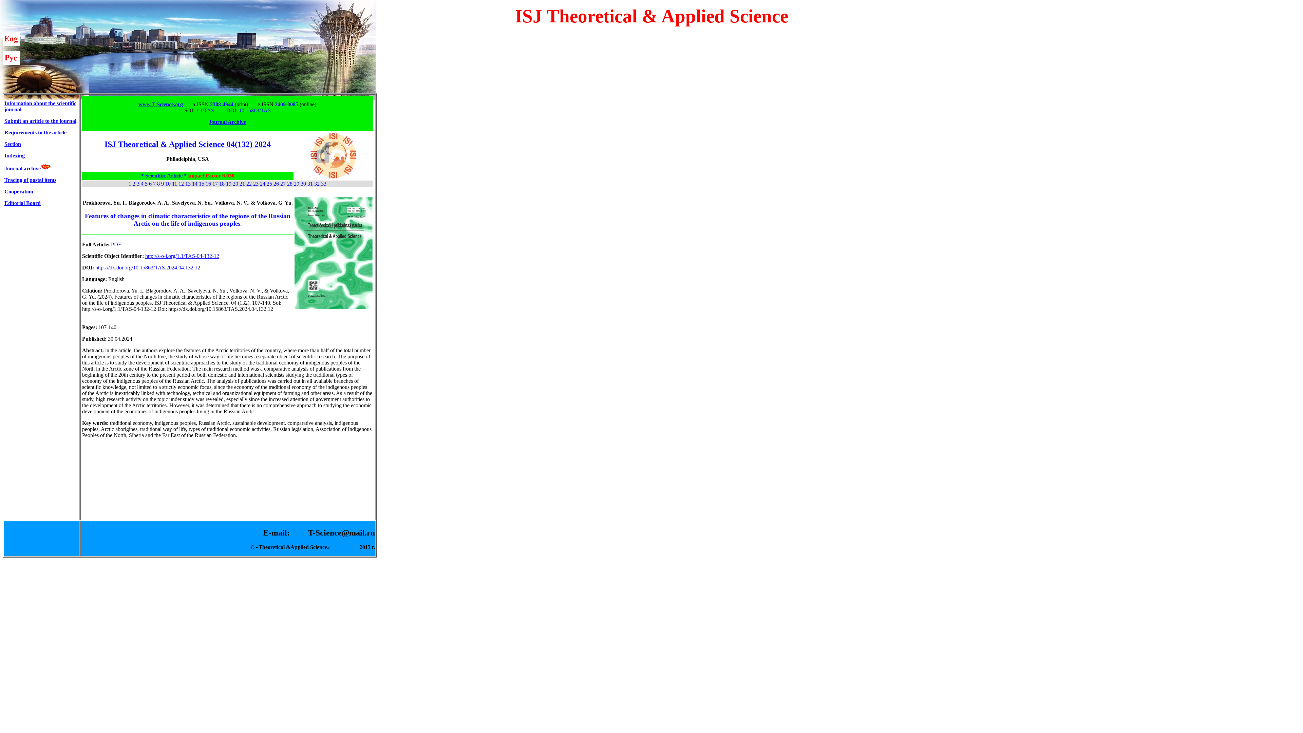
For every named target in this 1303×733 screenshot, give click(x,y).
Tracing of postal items (30, 180)
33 (323, 184)
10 (168, 184)
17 (215, 184)
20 (235, 184)
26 (276, 184)
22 (249, 184)
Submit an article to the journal (40, 121)
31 (310, 184)
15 (201, 184)
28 (289, 184)
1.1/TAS (205, 110)
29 (296, 184)
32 (317, 184)
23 (256, 184)
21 (242, 184)
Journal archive (22, 168)
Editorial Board (22, 203)
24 (262, 184)
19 (228, 184)
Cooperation (18, 191)
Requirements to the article (35, 132)
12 (181, 184)
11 (174, 184)
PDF (116, 244)
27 (283, 184)
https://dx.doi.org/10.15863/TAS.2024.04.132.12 (147, 267)
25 (269, 184)
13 (188, 184)
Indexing (14, 155)
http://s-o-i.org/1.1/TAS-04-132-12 (182, 256)
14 (194, 184)
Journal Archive (227, 122)
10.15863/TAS (255, 110)
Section (12, 144)
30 (303, 184)
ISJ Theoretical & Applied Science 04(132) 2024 (188, 144)
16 (208, 184)
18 (222, 184)
